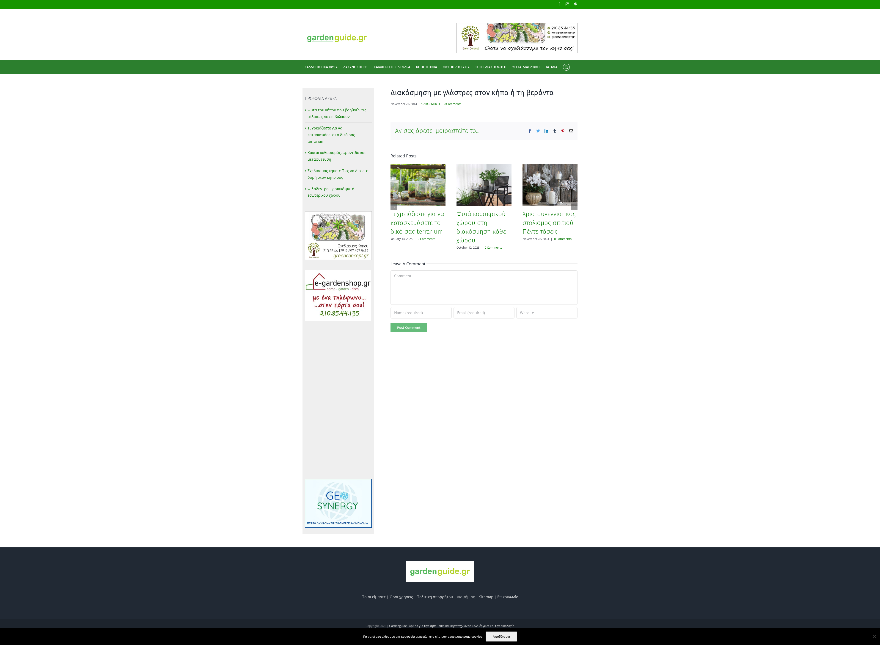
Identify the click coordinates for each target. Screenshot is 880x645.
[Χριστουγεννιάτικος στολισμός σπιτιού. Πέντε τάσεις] (550, 184)
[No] (874, 636)
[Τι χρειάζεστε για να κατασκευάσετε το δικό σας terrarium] (418, 184)
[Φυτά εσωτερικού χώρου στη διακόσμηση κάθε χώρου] (484, 184)
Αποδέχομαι (501, 636)
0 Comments (452, 104)
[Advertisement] (338, 400)
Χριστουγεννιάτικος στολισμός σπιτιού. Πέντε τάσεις (549, 222)
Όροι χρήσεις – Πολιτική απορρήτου (421, 596)
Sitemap (486, 596)
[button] (566, 67)
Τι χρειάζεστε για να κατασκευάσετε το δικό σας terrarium (417, 222)
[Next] (574, 206)
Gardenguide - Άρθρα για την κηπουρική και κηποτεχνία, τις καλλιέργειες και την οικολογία (451, 626)
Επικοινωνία (507, 596)
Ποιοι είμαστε (374, 596)
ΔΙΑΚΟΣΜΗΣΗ (430, 104)
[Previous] (393, 206)
